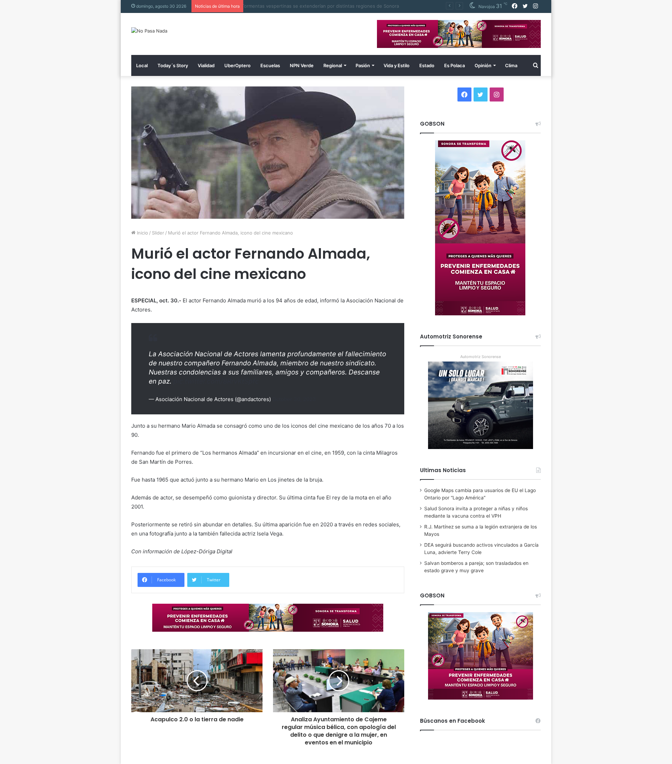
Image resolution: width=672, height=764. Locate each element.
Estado (426, 65)
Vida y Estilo (397, 65)
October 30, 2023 (294, 399)
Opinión (483, 65)
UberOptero (237, 65)
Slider (158, 233)
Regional (332, 65)
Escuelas (270, 65)
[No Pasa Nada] (149, 31)
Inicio (141, 233)
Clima (511, 65)
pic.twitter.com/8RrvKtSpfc (216, 381)
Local (142, 65)
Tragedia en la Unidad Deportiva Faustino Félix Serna (304, 6)
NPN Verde (302, 65)
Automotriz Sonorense (480, 356)
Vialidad (206, 65)
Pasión (363, 65)
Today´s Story (173, 65)
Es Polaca (454, 65)
